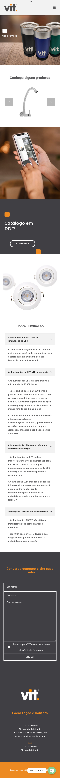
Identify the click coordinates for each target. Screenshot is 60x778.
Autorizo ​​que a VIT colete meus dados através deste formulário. (31, 647)
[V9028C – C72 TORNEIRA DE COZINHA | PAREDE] (34, 111)
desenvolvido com (17, 770)
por (29, 770)
